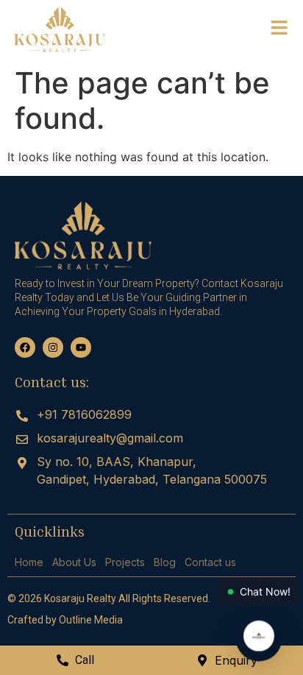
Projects (125, 562)
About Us (74, 562)
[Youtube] (81, 347)
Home (29, 562)
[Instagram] (53, 347)
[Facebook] (25, 347)
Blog (165, 562)
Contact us (210, 562)
